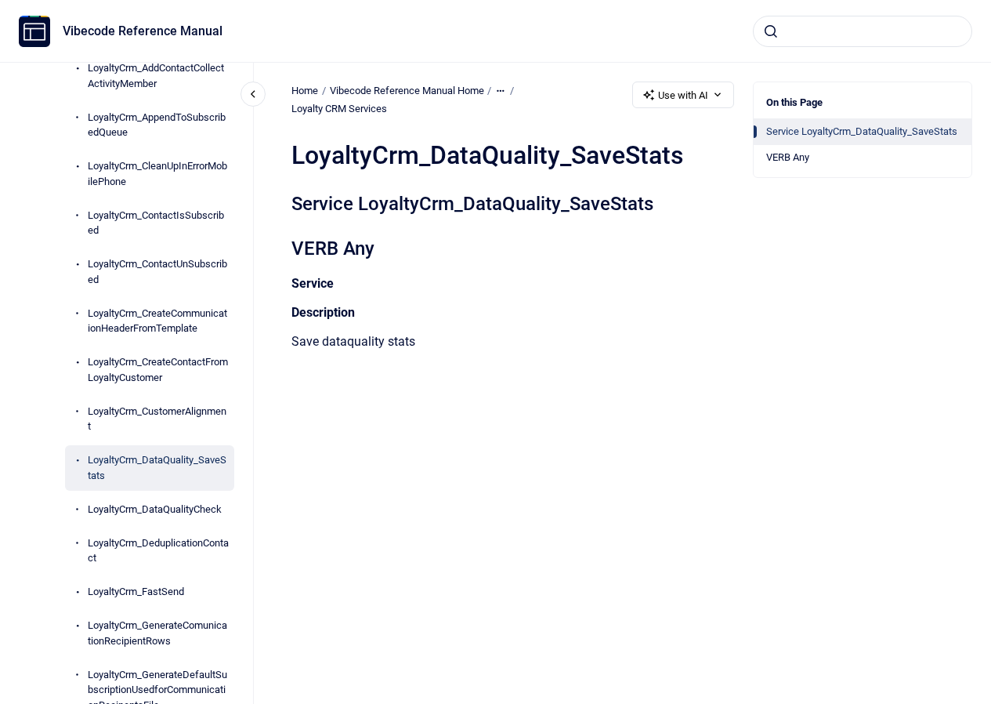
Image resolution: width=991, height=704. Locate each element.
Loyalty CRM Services (339, 108)
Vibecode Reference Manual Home (407, 90)
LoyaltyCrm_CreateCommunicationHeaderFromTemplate (157, 321)
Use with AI (683, 95)
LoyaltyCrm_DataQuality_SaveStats (157, 467)
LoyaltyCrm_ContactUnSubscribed (157, 271)
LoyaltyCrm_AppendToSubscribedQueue (157, 125)
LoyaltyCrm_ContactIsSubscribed (156, 223)
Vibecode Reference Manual (142, 31)
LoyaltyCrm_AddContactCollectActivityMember (156, 75)
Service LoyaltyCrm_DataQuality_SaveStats (861, 131)
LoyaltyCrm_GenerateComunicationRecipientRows (157, 633)
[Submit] (770, 31)
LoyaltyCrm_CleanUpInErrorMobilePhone (157, 173)
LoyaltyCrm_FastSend (136, 591)
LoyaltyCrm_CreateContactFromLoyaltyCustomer (158, 369)
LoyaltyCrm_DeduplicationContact (158, 550)
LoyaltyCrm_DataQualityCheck (155, 509)
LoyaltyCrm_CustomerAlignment (157, 419)
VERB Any (787, 157)
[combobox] (862, 31)
